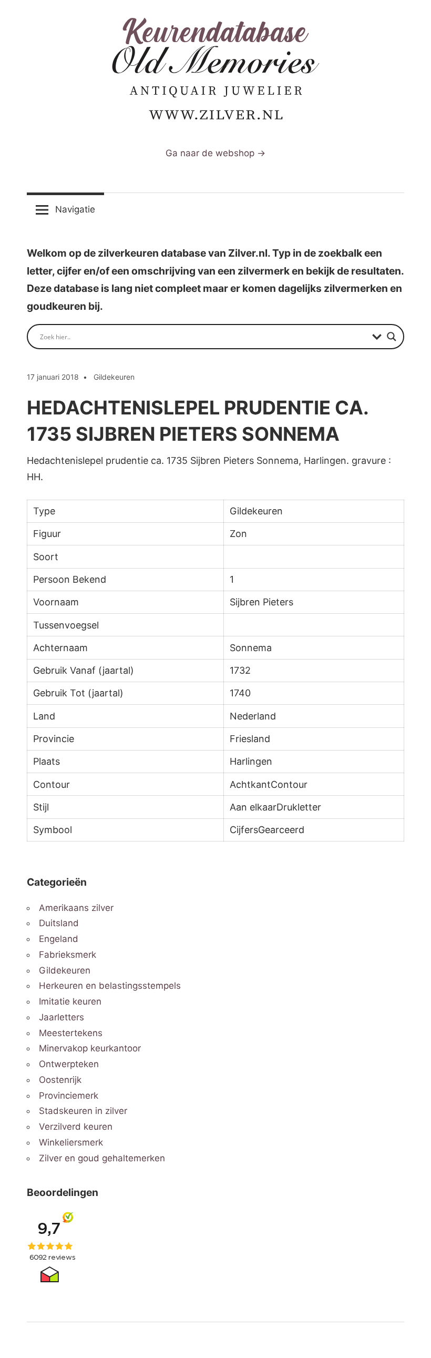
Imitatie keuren (70, 1001)
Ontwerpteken (69, 1064)
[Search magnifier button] (391, 336)
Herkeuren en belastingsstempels (110, 985)
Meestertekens (70, 1033)
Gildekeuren (114, 376)
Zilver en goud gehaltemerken (102, 1158)
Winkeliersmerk (71, 1142)
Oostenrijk (60, 1080)
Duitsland (59, 923)
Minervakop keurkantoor (90, 1048)
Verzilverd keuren (75, 1126)
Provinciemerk (68, 1095)
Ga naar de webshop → (215, 153)
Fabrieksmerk (67, 954)
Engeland (58, 939)
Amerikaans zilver (76, 908)
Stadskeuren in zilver (83, 1111)
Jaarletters (61, 1017)
